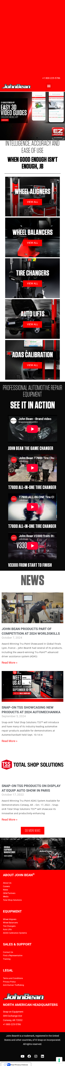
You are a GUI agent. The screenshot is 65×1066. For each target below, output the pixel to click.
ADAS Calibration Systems (15, 933)
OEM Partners (9, 893)
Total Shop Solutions (12, 900)
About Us (7, 883)
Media (5, 896)
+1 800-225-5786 (51, 78)
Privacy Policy (9, 982)
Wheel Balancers (10, 922)
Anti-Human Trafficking (13, 985)
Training (6, 959)
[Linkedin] (42, 1056)
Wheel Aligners (9, 919)
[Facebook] (29, 1056)
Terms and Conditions (13, 978)
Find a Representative (12, 955)
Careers (6, 886)
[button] (49, 86)
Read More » (9, 662)
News (5, 890)
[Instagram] (35, 1056)
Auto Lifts (7, 929)
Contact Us (8, 952)
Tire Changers (9, 926)
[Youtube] (22, 1056)
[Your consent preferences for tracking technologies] (59, 1060)
